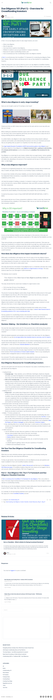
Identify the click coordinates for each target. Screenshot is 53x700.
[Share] (50, 500)
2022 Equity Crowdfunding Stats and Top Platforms (14, 649)
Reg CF (43, 501)
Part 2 (4, 57)
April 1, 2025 (7, 595)
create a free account (27, 465)
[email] (41, 697)
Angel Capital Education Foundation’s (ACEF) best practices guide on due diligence (25, 146)
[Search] (50, 2)
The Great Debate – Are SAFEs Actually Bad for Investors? (15, 652)
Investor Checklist (24, 501)
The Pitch (43, 416)
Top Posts (5, 687)
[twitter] (48, 697)
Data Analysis (6, 672)
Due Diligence (16, 501)
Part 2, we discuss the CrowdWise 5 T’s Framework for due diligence (20, 479)
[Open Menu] (2, 2)
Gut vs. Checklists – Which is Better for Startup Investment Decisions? (24, 542)
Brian (6, 15)
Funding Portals (6, 676)
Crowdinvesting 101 (14, 499)
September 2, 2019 (9, 17)
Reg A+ (39, 501)
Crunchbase (10, 435)
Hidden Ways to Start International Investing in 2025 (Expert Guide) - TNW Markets (23, 594)
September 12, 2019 (11, 554)
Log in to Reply (7, 587)
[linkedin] (46, 697)
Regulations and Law (7, 683)
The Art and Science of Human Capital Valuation (22, 351)
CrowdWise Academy (18, 493)
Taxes (4, 685)
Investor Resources (33, 501)
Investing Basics (6, 679)
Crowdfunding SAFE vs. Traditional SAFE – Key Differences (15, 656)
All (9, 499)
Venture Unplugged (18, 422)
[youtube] (51, 697)
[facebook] (43, 697)
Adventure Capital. (40, 422)
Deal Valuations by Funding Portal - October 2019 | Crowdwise (18, 579)
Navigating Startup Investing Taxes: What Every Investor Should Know (18, 647)
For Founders (5, 674)
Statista (9, 437)
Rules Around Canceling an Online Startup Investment (14, 654)
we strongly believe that (32, 337)
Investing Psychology (7, 681)
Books (4, 668)
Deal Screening (9, 501)
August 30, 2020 (8, 581)
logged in (12, 570)
